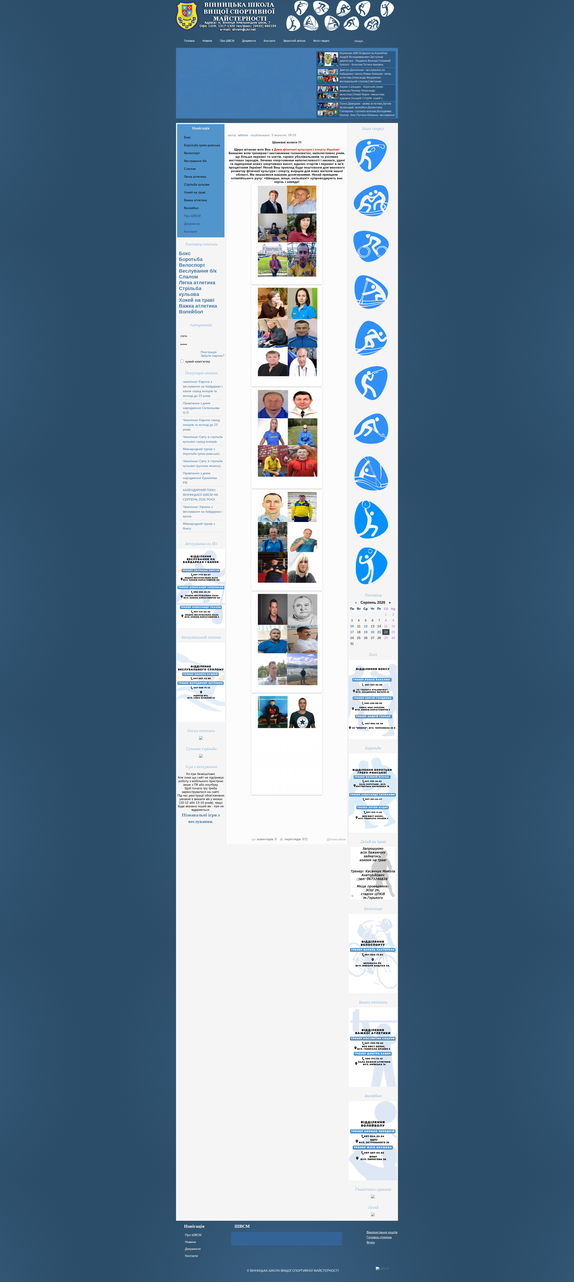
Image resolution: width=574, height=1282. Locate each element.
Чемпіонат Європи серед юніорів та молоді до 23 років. (201, 424)
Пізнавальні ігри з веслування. (201, 818)
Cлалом (188, 277)
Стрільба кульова (190, 291)
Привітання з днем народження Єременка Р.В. (200, 477)
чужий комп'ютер (197, 361)
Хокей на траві (196, 300)
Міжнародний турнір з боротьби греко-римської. (201, 451)
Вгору (371, 1242)
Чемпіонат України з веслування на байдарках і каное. (202, 511)
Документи (192, 223)
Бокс (185, 253)
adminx (243, 135)
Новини (190, 1242)
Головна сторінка (379, 1237)
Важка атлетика (198, 306)
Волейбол (191, 312)
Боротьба (190, 259)
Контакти (190, 231)
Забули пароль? (212, 355)
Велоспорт (192, 265)
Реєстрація (209, 352)
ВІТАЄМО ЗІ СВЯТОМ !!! (245, 128)
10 (352, 626)
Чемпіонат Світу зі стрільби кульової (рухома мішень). (203, 463)
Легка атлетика (197, 282)
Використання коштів (382, 1232)
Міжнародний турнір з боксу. (199, 526)
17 (352, 632)
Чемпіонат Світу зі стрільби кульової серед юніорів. (203, 439)
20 (372, 632)
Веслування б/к (198, 271)
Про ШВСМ (192, 216)
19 (365, 632)
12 (365, 626)
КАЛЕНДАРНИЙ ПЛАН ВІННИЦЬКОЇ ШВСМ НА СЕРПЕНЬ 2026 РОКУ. (200, 494)
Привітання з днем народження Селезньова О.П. (201, 407)
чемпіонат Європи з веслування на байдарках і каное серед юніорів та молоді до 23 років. (202, 389)
